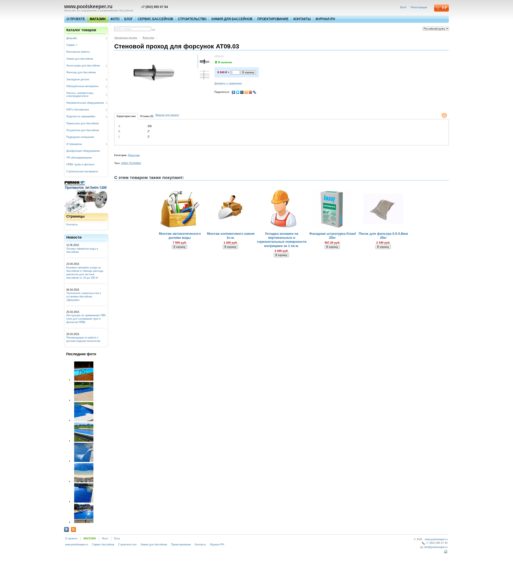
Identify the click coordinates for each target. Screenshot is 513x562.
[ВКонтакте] (233, 92)
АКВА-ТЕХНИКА (131, 163)
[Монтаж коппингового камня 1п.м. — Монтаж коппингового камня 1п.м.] (231, 210)
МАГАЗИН (98, 19)
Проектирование (273, 19)
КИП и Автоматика (77, 109)
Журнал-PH (325, 19)
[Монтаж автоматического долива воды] (180, 210)
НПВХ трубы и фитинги (80, 164)
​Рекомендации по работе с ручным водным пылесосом (83, 339)
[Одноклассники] (246, 92)
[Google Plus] (250, 92)
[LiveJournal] (254, 92)
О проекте (76, 19)
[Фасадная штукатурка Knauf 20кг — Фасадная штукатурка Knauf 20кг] (332, 210)
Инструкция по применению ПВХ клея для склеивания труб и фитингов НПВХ (86, 319)
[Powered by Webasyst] (445, 552)
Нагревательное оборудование (85, 102)
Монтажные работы (78, 51)
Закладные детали (77, 79)
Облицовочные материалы (82, 86)
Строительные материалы (82, 171)
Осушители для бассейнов (82, 130)
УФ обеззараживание (79, 157)
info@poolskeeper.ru (435, 547)
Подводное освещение (80, 136)
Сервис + (72, 44)
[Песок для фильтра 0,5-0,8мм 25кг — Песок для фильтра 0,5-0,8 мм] (383, 210)
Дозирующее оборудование (83, 150)
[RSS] (73, 529)
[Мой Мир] (242, 92)
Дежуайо (71, 38)
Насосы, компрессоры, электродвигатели (80, 94)
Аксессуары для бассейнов (83, 65)
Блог (128, 19)
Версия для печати (167, 114)
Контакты (302, 19)
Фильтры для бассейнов (81, 72)
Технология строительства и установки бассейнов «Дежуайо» (83, 296)
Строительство (192, 19)
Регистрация (419, 7)
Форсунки (148, 37)
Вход (403, 7)
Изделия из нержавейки (80, 116)
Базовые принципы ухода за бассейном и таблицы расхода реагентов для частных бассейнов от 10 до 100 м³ (84, 272)
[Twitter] (238, 92)
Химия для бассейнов (231, 19)
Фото (114, 19)
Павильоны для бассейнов (82, 123)
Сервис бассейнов (155, 19)
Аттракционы (74, 144)
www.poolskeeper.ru (88, 6)
